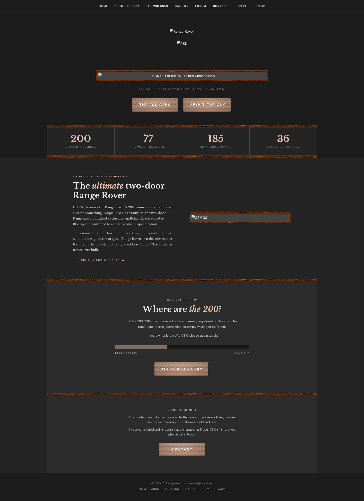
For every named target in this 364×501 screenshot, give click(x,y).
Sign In (240, 6)
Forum (200, 6)
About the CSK (127, 6)
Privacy (219, 488)
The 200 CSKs (157, 6)
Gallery (182, 6)
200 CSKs (172, 488)
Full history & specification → (98, 259)
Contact (220, 6)
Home (103, 6)
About (156, 488)
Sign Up (259, 6)
